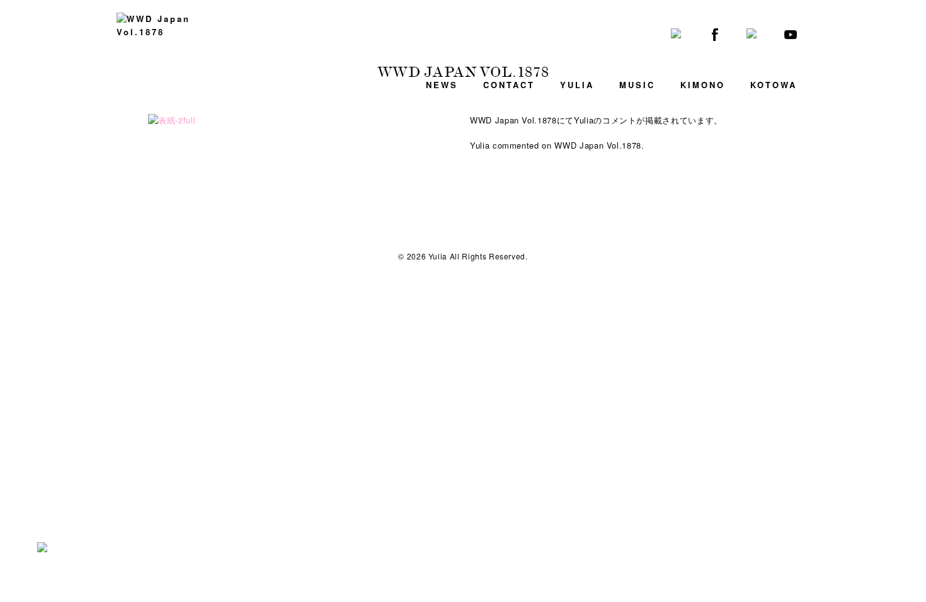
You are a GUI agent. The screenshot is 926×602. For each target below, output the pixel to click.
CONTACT (509, 85)
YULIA (577, 85)
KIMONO (702, 85)
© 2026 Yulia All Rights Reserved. (462, 256)
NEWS (442, 85)
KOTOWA (773, 85)
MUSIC (637, 85)
